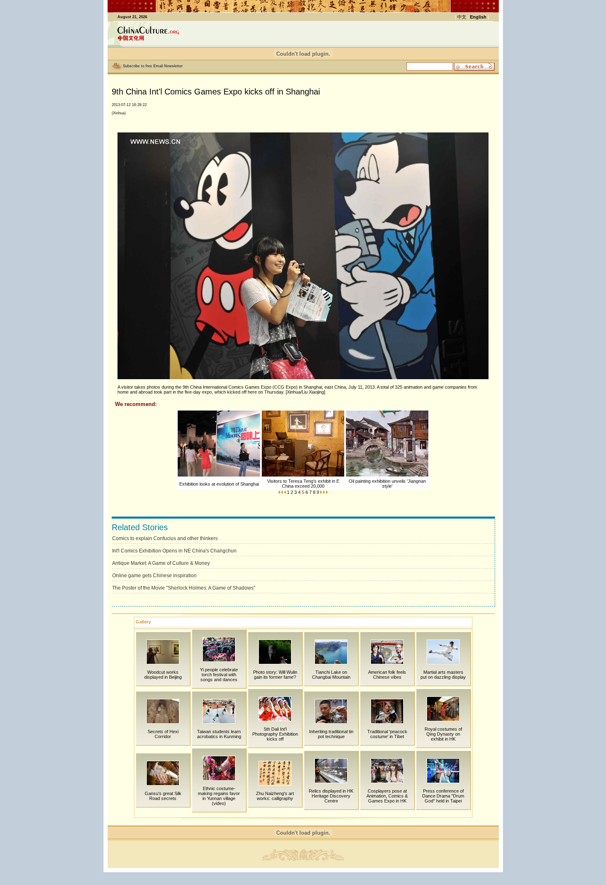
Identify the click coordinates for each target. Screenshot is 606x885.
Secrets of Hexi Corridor (163, 734)
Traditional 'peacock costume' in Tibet (387, 734)
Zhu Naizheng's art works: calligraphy (275, 796)
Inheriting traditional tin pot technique (331, 734)
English (478, 16)
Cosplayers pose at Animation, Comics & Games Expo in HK (387, 795)
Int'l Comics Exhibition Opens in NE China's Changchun (174, 551)
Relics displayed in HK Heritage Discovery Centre (331, 795)
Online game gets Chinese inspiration (154, 575)
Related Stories (140, 527)
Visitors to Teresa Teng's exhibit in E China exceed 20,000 (303, 484)
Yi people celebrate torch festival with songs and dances (219, 674)
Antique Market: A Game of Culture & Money (161, 563)
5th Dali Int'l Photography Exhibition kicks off (275, 734)
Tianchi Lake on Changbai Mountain (331, 675)
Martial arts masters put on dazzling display (443, 675)
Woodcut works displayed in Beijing (163, 675)
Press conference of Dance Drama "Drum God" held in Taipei (443, 795)
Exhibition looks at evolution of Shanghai (219, 483)
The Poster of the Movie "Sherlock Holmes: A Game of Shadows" (183, 588)
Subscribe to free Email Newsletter (153, 66)
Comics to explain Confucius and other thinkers (165, 538)
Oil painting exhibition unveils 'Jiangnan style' (387, 484)
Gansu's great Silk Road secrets (163, 796)
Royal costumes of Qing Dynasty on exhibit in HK (443, 734)
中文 (461, 16)
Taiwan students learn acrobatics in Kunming (219, 734)
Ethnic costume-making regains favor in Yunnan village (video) (219, 796)
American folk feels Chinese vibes (387, 675)
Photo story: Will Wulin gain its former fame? (275, 675)
